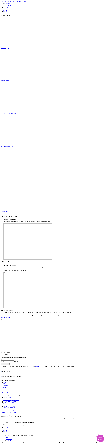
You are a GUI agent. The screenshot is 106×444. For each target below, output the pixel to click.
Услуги (5, 9)
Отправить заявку (5, 363)
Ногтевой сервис (5, 211)
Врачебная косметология (7, 146)
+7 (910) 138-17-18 (5, 390)
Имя (15, 359)
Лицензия (5, 10)
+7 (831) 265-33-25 (5, 387)
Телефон (16, 361)
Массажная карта (5, 80)
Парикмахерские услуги (7, 178)
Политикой (37, 366)
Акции (6, 7)
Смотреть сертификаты (6, 317)
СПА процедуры (5, 48)
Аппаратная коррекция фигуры (8, 113)
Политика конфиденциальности (8, 412)
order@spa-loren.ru (5, 392)
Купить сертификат (8, 5)
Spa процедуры (7, 397)
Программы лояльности (9, 407)
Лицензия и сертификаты (9, 406)
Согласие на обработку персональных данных (12, 410)
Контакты (5, 12)
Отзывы (5, 11)
